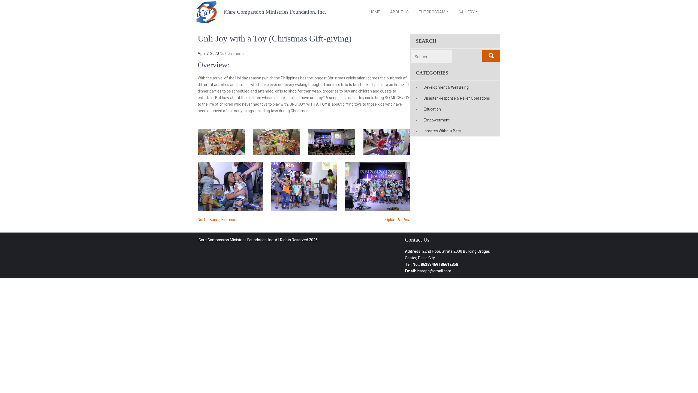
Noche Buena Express (216, 220)
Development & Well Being (446, 87)
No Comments (232, 53)
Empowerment (437, 120)
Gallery (467, 12)
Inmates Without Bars (442, 131)
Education (432, 109)
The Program (432, 12)
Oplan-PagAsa (397, 220)
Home (374, 12)
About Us (399, 12)
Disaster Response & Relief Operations (457, 98)
